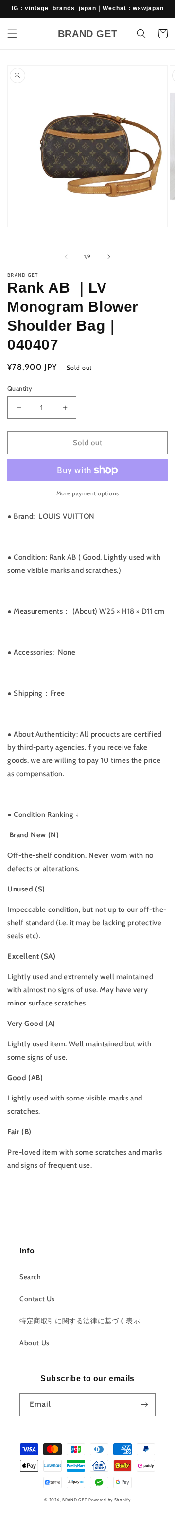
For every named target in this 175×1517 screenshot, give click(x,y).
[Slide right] (109, 256)
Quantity (19, 388)
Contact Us (37, 1298)
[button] (12, 33)
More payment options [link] (87, 493)
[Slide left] (66, 256)
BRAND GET (74, 1500)
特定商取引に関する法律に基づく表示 (79, 1320)
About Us (34, 1342)
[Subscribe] (144, 1404)
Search (30, 1276)
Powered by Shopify (109, 1500)
